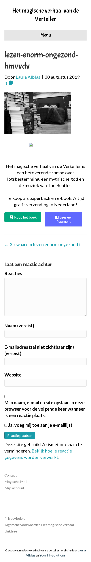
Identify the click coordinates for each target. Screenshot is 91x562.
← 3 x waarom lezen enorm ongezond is (43, 244)
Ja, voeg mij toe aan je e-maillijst (39, 425)
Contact (10, 475)
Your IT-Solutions (52, 555)
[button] (45, 151)
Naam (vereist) (19, 325)
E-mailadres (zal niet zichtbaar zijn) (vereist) (39, 350)
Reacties (13, 273)
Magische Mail (15, 481)
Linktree (10, 531)
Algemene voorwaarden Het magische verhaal (39, 525)
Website (12, 374)
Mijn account (14, 488)
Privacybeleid (14, 518)
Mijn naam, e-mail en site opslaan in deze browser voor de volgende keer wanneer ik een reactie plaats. (44, 409)
